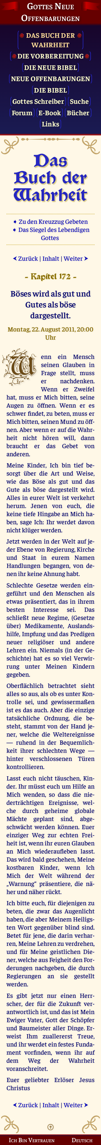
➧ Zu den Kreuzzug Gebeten (50, 221)
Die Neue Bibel (50, 67)
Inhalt (50, 258)
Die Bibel (50, 89)
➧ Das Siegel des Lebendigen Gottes (50, 233)
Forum (22, 112)
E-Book (49, 112)
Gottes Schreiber (38, 101)
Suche (79, 101)
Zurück (25, 258)
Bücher (78, 112)
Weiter (76, 258)
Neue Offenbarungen (50, 78)
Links (50, 123)
